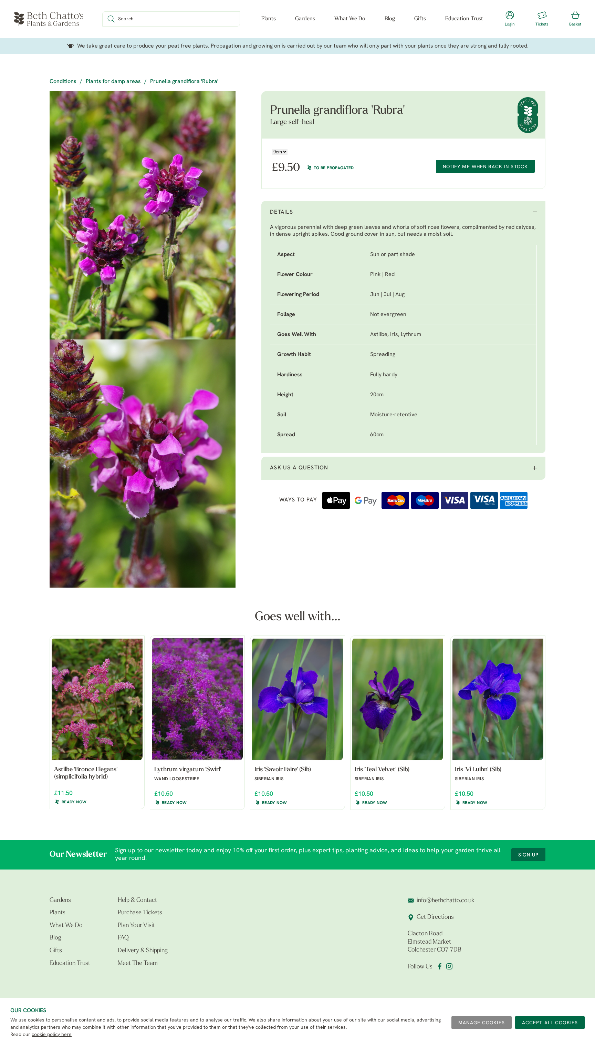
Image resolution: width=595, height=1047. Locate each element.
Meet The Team (138, 963)
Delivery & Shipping (143, 951)
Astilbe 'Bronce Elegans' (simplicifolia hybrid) (85, 774)
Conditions (63, 81)
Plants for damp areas (113, 81)
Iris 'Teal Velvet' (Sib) (382, 770)
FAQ (123, 938)
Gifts (420, 19)
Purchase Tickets (140, 913)
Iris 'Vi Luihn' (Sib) (478, 770)
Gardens (305, 19)
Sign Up (528, 855)
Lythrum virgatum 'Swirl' (187, 770)
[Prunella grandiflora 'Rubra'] (143, 215)
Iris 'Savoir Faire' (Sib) (282, 770)
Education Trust (464, 19)
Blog (390, 19)
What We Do (349, 19)
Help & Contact (137, 900)
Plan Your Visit (136, 926)
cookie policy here (52, 1034)
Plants (268, 19)
